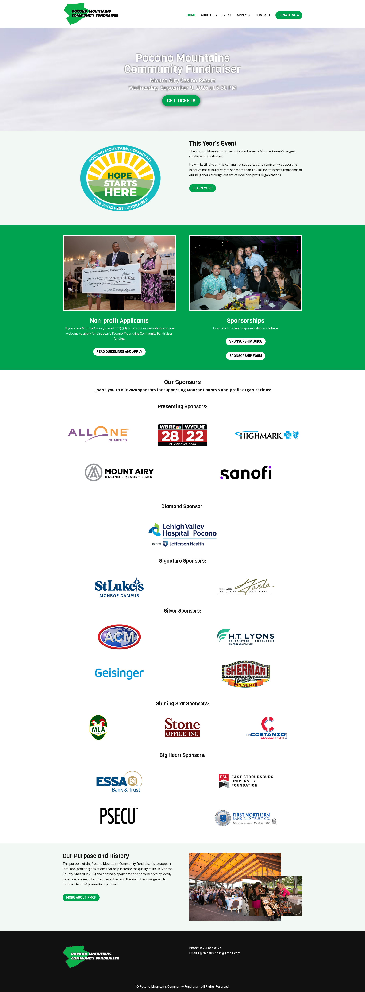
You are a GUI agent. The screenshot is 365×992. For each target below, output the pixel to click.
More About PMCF (81, 897)
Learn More (203, 188)
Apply (242, 15)
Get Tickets (181, 101)
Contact (263, 15)
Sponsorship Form (245, 356)
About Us (209, 15)
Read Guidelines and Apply (119, 351)
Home (191, 15)
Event (227, 15)
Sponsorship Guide (245, 341)
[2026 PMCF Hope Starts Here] (119, 214)
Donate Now (288, 15)
